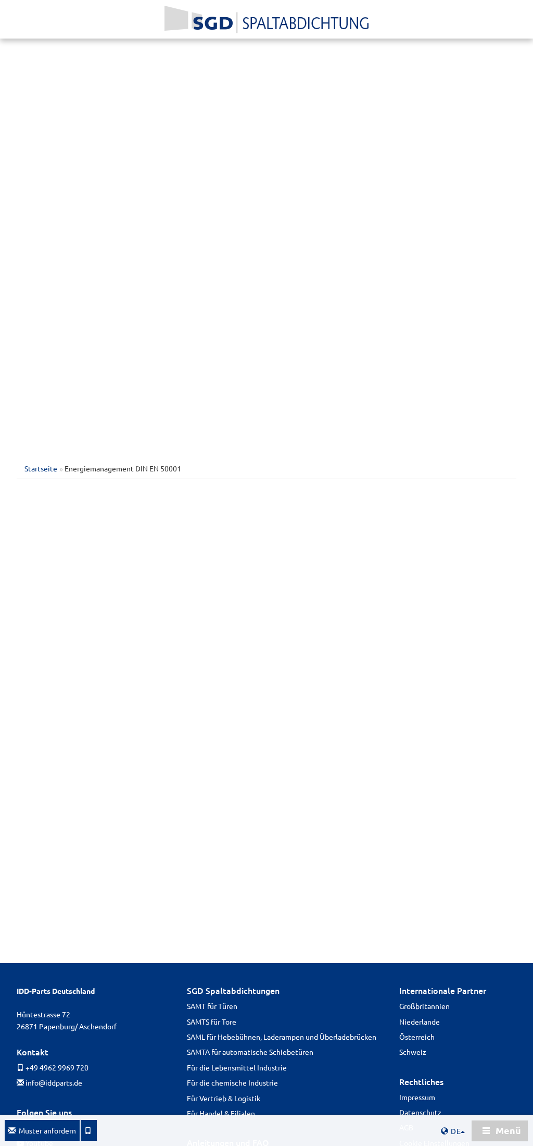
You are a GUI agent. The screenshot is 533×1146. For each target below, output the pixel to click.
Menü (507, 1130)
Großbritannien (424, 1006)
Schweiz (412, 1051)
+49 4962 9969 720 (56, 1067)
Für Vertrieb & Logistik (223, 1098)
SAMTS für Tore (211, 1021)
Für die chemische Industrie (232, 1082)
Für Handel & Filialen (221, 1113)
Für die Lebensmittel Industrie (237, 1067)
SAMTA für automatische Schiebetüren (250, 1051)
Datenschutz (420, 1112)
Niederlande (419, 1021)
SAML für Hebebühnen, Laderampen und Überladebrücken (281, 1036)
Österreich (417, 1036)
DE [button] (457, 1131)
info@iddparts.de (53, 1082)
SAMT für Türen (212, 1006)
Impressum (417, 1097)
